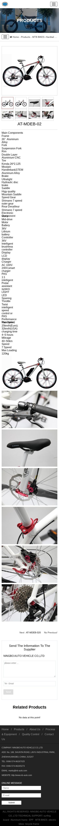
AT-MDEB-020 (33, 632)
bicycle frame (32, 824)
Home (15, 37)
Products (25, 37)
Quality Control (30, 734)
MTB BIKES (38, 37)
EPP (32, 819)
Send (8, 692)
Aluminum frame (19, 819)
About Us (35, 729)
